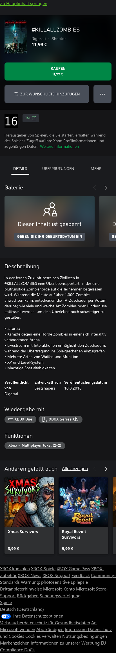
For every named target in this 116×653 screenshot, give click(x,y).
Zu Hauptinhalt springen (23, 3)
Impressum (76, 629)
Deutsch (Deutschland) (22, 609)
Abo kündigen (50, 629)
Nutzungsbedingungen (84, 636)
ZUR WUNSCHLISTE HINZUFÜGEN (50, 94)
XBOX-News (29, 575)
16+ (28, 118)
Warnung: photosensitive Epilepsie (54, 582)
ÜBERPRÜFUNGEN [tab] (58, 168)
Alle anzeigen (75, 468)
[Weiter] (105, 188)
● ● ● (102, 93)
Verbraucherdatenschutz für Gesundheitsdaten (45, 622)
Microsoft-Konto (59, 589)
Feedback (81, 575)
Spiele (6, 602)
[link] (29, 515)
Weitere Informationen (59, 146)
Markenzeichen (15, 643)
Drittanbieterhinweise (21, 589)
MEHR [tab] (96, 168)
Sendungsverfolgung (60, 595)
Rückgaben (28, 595)
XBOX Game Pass (73, 568)
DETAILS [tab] (20, 168)
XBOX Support (56, 575)
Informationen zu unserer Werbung (65, 643)
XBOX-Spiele (43, 568)
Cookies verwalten (43, 636)
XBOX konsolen (15, 568)
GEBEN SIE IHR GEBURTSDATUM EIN (49, 237)
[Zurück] (94, 188)
